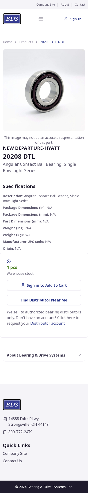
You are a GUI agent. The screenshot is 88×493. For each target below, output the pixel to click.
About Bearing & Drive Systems (36, 355)
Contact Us (12, 460)
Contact (80, 5)
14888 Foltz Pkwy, (28, 421)
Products (26, 42)
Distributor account (47, 323)
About (65, 5)
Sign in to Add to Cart (47, 285)
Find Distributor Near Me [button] (44, 300)
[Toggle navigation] (41, 19)
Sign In (75, 19)
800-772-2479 (20, 431)
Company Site (45, 5)
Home (7, 42)
